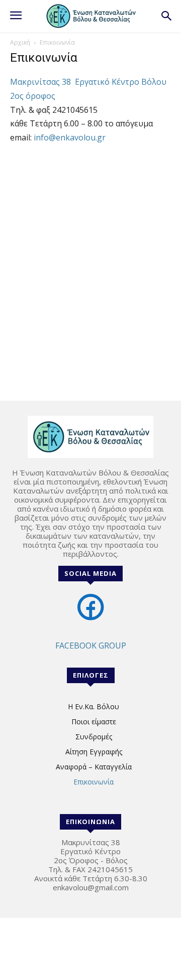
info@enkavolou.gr (70, 137)
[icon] (90, 617)
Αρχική (20, 42)
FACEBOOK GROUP (90, 645)
